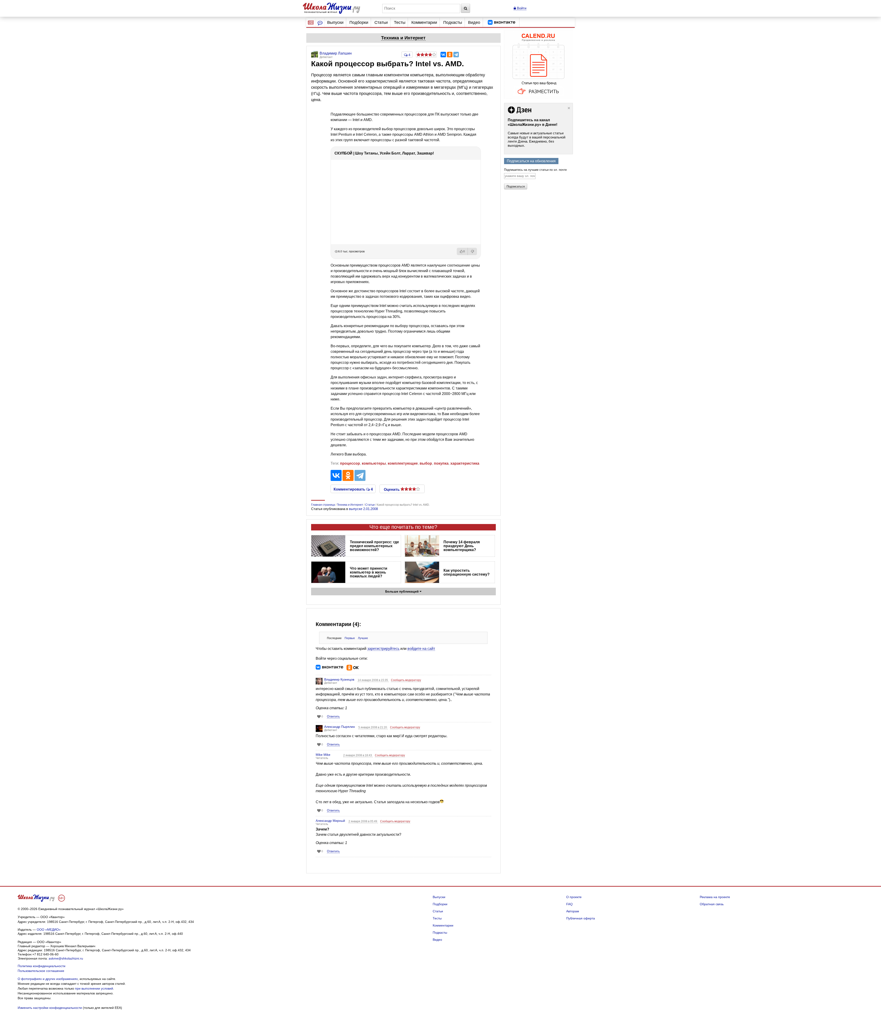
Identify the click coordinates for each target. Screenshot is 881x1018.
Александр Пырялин (339, 726)
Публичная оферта (580, 918)
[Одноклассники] (449, 54)
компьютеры (374, 463)
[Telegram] (456, 54)
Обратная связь (712, 904)
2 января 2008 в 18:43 (358, 755)
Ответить (333, 716)
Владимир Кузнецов (339, 679)
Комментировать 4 (353, 489)
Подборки (358, 22)
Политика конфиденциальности (41, 966)
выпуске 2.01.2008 (363, 509)
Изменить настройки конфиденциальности (50, 1008)
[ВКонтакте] (443, 54)
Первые (350, 638)
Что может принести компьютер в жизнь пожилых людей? (368, 572)
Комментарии (424, 22)
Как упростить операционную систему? (466, 572)
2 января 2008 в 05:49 (363, 821)
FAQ (569, 904)
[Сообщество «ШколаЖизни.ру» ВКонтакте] (501, 22)
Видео (474, 22)
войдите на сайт (421, 649)
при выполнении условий (94, 988)
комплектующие (403, 463)
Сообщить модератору (406, 680)
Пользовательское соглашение (41, 971)
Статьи (381, 22)
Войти (521, 8)
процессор (350, 463)
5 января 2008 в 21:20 (373, 727)
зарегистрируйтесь (383, 649)
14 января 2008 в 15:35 (373, 680)
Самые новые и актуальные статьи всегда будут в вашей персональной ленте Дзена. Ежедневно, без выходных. (536, 139)
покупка (441, 463)
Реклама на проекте (715, 897)
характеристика (464, 463)
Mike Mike (323, 754)
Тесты (399, 22)
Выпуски (335, 22)
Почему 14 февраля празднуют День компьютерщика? (461, 546)
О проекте (574, 897)
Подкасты (452, 22)
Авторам (572, 911)
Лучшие (363, 638)
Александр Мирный (330, 820)
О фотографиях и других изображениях (48, 979)
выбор (426, 463)
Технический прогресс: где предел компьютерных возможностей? (374, 546)
